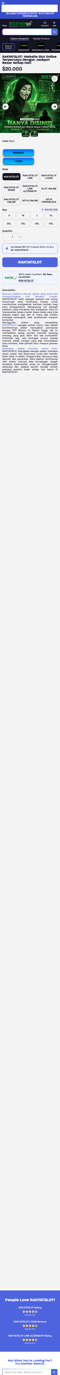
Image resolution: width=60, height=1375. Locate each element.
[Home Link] (20, 24)
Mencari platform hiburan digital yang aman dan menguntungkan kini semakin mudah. (30, 295)
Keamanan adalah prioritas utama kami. (30, 348)
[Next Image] (54, 106)
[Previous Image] (5, 106)
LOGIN (18, 161)
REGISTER (18, 152)
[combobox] (27, 32)
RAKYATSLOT (30, 262)
